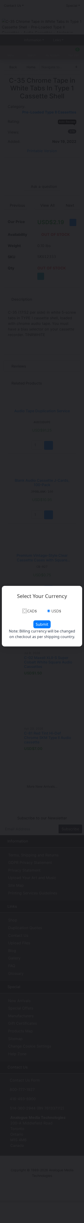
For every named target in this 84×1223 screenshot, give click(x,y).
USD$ (56, 611)
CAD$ (32, 611)
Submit (42, 624)
